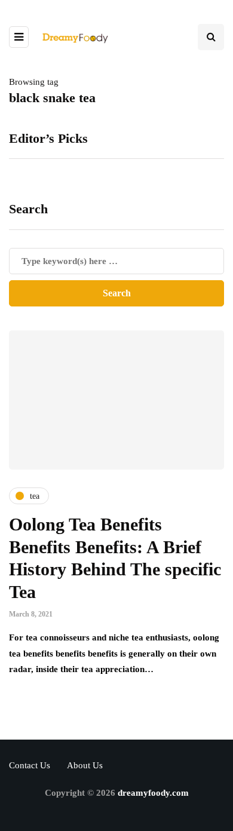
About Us (85, 765)
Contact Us (29, 765)
